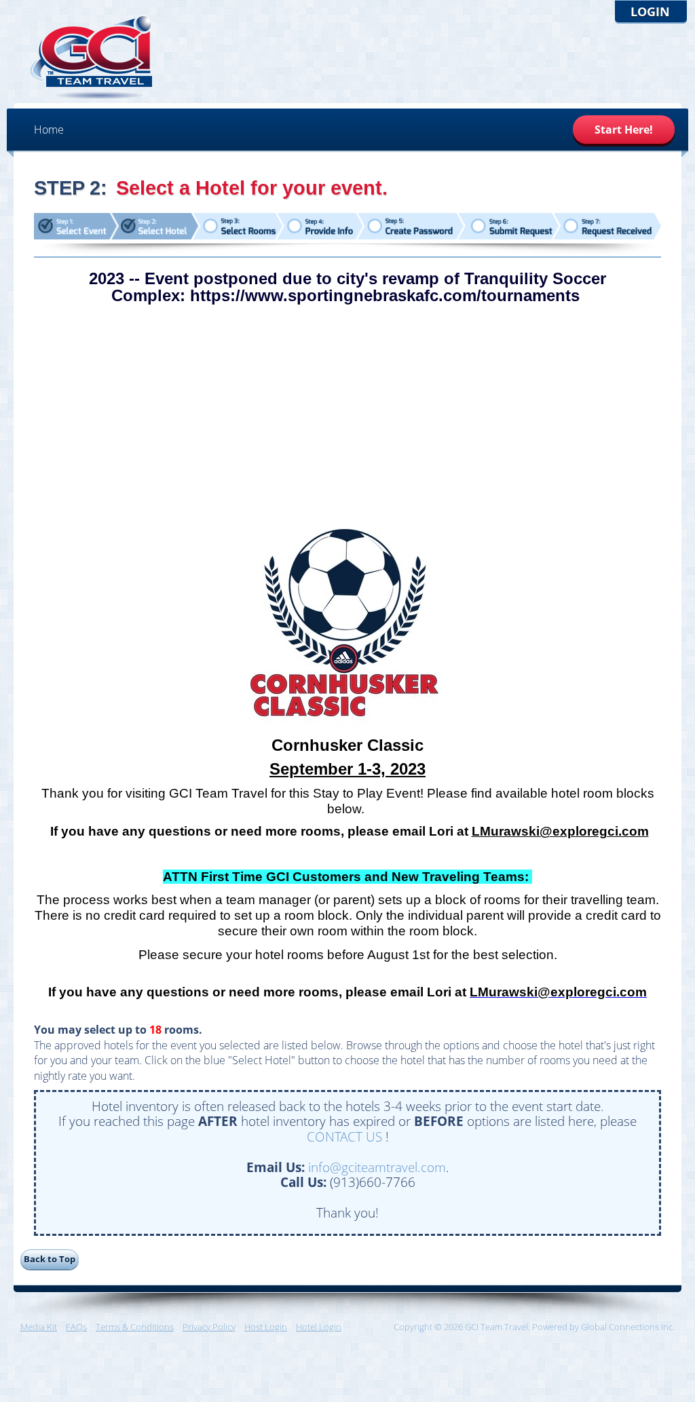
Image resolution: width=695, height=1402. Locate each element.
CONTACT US (344, 1136)
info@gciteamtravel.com (377, 1167)
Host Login (265, 1327)
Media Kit (38, 1327)
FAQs (76, 1327)
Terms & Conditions (135, 1327)
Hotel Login (318, 1327)
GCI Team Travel (91, 58)
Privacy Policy (209, 1327)
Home (49, 129)
